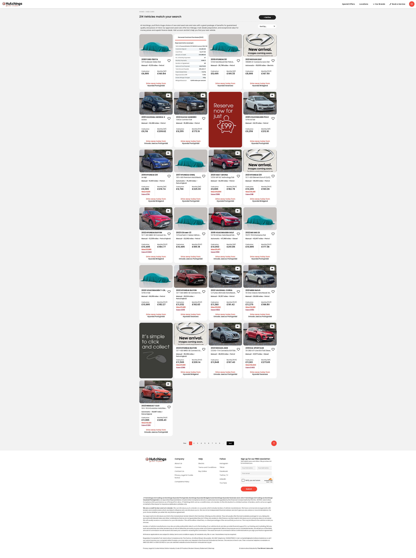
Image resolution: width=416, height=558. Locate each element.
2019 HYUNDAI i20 (149, 175)
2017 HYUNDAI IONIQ (185, 175)
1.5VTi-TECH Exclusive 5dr (255, 235)
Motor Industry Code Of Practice (176, 548)
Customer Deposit (181, 49)
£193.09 (265, 189)
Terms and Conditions (207, 467)
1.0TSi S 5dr (145, 293)
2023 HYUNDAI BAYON (186, 348)
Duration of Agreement (182, 63)
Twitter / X (224, 475)
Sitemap (211, 548)
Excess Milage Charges (183, 77)
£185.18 (196, 246)
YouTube (223, 483)
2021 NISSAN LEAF (253, 59)
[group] (156, 45)
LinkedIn (223, 479)
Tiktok (222, 467)
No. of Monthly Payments (183, 57)
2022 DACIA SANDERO (186, 117)
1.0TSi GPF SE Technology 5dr (222, 177)
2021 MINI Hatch (252, 290)
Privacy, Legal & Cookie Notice (154, 548)
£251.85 (231, 246)
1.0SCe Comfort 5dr (184, 119)
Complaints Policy (182, 481)
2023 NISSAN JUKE (219, 348)
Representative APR (181, 75)
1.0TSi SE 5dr (250, 119)
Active (144, 119)
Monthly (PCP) (266, 71)
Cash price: (145, 71)
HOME (141, 12)
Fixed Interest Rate (181, 72)
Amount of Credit (181, 55)
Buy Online (202, 471)
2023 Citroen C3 (183, 232)
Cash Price (179, 52)
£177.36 (265, 246)
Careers (178, 467)
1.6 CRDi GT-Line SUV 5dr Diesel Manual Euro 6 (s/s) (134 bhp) (258, 351)
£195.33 (231, 73)
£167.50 (265, 73)
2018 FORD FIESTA (149, 59)
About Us (178, 463)
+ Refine (267, 17)
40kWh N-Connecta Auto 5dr (257, 62)
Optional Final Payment (183, 66)
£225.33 (196, 189)
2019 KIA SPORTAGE (254, 348)
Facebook (224, 471)
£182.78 (231, 189)
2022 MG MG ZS (252, 232)
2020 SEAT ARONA (219, 175)
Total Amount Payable (182, 69)
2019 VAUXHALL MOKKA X (153, 117)
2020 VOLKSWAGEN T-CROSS (155, 290)
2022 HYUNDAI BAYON (151, 232)
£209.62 (161, 131)
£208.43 (161, 420)
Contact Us (179, 471)
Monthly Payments (181, 60)
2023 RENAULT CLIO (150, 405)
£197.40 (231, 362)
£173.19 (196, 131)
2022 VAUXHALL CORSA (221, 290)
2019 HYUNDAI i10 (219, 59)
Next (230, 443)
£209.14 (196, 362)
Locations (363, 4)
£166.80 (265, 304)
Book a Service (398, 4)
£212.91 (265, 131)
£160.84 (161, 73)
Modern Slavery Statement (198, 548)
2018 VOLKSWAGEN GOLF (222, 232)
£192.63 (196, 304)
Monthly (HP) (161, 71)
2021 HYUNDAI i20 (253, 175)
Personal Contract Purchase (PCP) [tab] (190, 37)
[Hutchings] (12, 4)
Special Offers (348, 4)
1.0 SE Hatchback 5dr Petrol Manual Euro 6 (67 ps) (222, 63)
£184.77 (161, 246)
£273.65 (265, 362)
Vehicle (178, 46)
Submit (249, 489)
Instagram (224, 463)
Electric (201, 463)
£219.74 (161, 189)
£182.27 (161, 304)
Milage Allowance (181, 80)
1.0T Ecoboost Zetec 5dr (151, 62)
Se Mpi (144, 177)
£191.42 (231, 304)
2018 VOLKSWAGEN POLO (257, 117)
